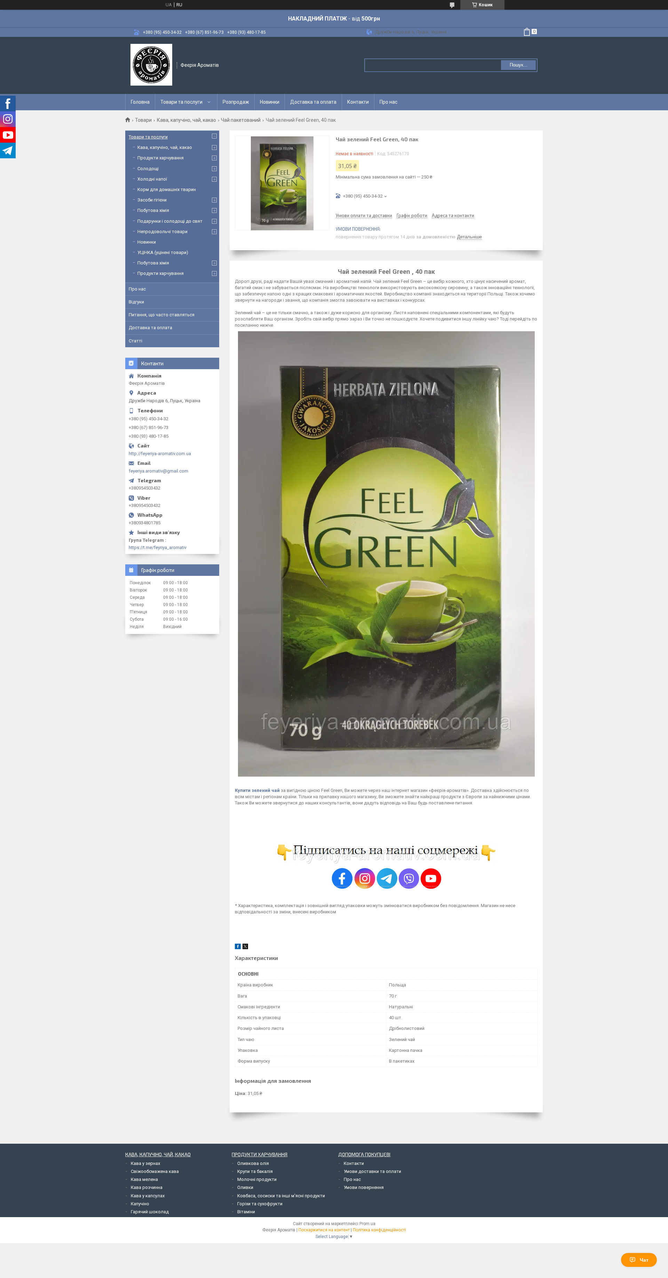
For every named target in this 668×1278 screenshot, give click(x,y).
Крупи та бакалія (255, 1171)
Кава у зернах (145, 1163)
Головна (140, 102)
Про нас (388, 102)
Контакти (358, 102)
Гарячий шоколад (150, 1211)
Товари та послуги (181, 102)
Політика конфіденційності (379, 1230)
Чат (644, 1260)
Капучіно (140, 1203)
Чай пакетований (241, 120)
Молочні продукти (257, 1179)
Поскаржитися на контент (324, 1230)
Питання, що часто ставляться (161, 314)
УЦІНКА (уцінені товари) (162, 252)
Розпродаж (236, 102)
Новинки (269, 102)
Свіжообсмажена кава (155, 1171)
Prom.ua (367, 1223)
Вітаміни (246, 1211)
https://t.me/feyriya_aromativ (157, 547)
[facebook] (238, 947)
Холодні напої (152, 179)
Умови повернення (364, 1187)
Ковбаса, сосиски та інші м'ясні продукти (281, 1195)
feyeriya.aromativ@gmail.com (158, 471)
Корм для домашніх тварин (166, 189)
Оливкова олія (253, 1163)
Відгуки (136, 301)
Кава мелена (144, 1179)
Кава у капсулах (148, 1195)
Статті (135, 340)
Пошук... (518, 65)
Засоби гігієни (152, 200)
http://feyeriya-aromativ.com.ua (160, 453)
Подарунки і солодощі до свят (169, 221)
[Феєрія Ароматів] (151, 65)
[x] (245, 947)
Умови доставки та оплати (372, 1171)
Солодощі (148, 168)
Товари (143, 120)
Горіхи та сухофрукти (260, 1203)
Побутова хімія (153, 210)
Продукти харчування (160, 157)
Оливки (245, 1187)
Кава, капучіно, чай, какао (186, 120)
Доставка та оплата (313, 102)
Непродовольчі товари (162, 231)
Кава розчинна (146, 1187)
